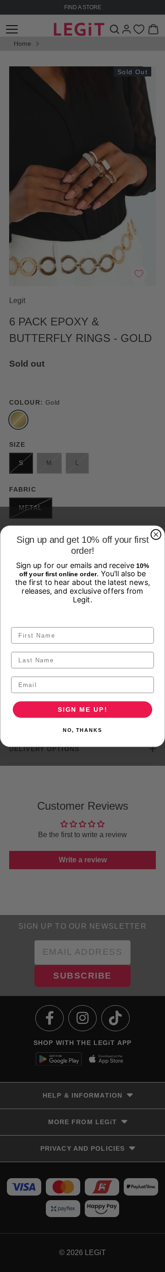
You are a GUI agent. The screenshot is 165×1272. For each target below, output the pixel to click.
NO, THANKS (82, 730)
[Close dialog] (156, 535)
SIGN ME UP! (83, 708)
